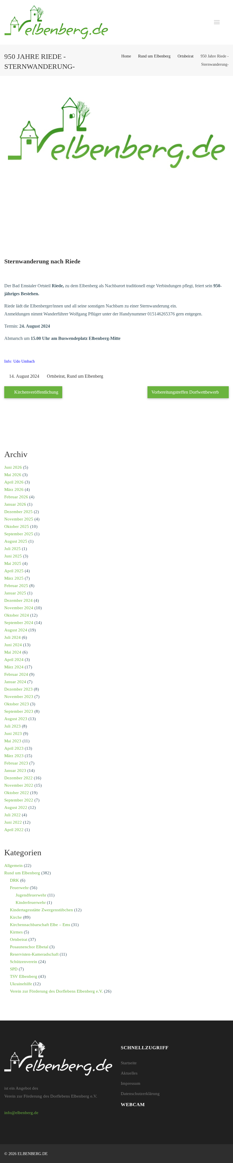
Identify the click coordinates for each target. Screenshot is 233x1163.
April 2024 (14, 659)
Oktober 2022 (16, 792)
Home (126, 56)
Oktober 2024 (16, 615)
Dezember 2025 (18, 511)
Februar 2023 (16, 763)
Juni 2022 (13, 822)
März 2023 (14, 755)
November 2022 (18, 785)
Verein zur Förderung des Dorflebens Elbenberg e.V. (56, 991)
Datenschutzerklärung (140, 1093)
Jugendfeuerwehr (31, 895)
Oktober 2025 (16, 526)
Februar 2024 (16, 674)
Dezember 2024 (18, 600)
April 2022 (14, 829)
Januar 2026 (15, 504)
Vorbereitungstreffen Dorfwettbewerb (185, 392)
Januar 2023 (15, 770)
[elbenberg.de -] (56, 22)
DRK (14, 880)
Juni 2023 (13, 733)
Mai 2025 (12, 563)
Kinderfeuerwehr (31, 902)
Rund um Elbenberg (154, 56)
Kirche (16, 917)
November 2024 (18, 608)
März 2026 (14, 489)
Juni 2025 (13, 556)
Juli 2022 (12, 815)
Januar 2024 (15, 681)
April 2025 (14, 571)
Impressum (130, 1083)
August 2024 (15, 630)
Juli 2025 (12, 548)
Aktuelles (129, 1073)
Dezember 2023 (18, 689)
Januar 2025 (15, 593)
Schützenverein (23, 961)
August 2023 (15, 718)
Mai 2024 (12, 652)
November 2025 (18, 519)
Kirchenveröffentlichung (35, 392)
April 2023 (14, 748)
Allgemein (13, 865)
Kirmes (16, 932)
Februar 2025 (16, 585)
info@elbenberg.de (21, 1112)
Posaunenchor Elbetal (29, 947)
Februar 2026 (16, 497)
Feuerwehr (19, 887)
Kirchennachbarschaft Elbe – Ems (40, 924)
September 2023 (18, 711)
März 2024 (14, 667)
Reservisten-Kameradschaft (34, 954)
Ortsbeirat (186, 56)
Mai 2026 (12, 474)
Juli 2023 (12, 726)
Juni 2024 (13, 645)
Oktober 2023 (16, 704)
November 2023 (18, 696)
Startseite (129, 1063)
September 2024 (18, 622)
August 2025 (15, 541)
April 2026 (14, 482)
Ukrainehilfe (21, 984)
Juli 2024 (12, 637)
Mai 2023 (12, 741)
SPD (14, 969)
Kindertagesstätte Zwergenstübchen (41, 910)
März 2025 (14, 578)
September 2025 (18, 534)
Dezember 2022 (18, 778)
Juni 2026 (13, 467)
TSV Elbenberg (23, 976)
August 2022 (15, 807)
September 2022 (18, 800)
